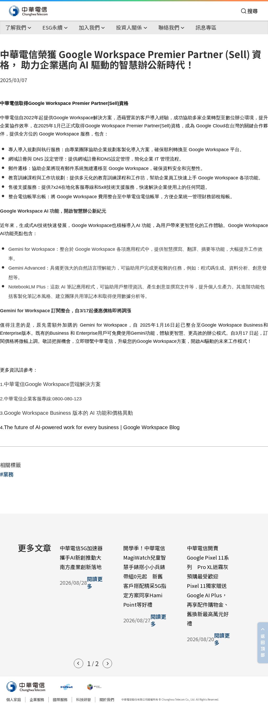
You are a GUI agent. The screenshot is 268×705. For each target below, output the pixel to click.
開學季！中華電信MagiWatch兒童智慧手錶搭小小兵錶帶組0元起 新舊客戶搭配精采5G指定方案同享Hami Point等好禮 (144, 576)
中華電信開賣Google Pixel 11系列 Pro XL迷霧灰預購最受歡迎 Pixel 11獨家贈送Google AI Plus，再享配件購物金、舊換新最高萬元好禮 (208, 585)
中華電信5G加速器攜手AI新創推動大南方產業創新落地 (81, 557)
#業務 (7, 474)
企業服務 (37, 699)
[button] (78, 663)
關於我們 (106, 699)
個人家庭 (13, 699)
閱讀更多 (95, 582)
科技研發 (83, 699)
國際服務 (60, 699)
